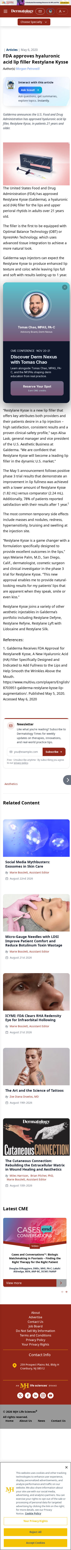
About (35, 1313)
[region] (35, 1506)
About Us (26, 1421)
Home (9, 1421)
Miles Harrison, (19, 1175)
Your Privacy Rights (35, 1344)
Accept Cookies (35, 1543)
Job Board (36, 1326)
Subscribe (52, 752)
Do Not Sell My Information (35, 1331)
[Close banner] (66, 5)
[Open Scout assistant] (50, 11)
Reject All (35, 1532)
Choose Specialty (31, 22)
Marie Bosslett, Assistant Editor (29, 872)
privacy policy (21, 763)
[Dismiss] (64, 287)
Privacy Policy (35, 1340)
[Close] (66, 1467)
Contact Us (35, 1322)
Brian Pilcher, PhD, (42, 1175)
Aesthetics (11, 784)
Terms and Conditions (35, 1335)
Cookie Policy (33, 1513)
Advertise (35, 1317)
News (41, 1421)
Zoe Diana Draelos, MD (24, 1096)
